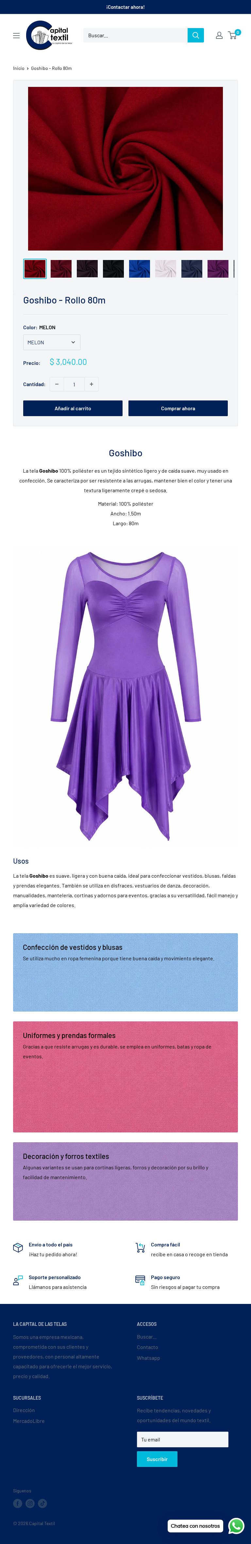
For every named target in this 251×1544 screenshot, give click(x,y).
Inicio (19, 68)
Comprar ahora (178, 408)
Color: (39, 327)
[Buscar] (196, 35)
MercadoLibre (29, 1421)
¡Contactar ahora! (125, 7)
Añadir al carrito (73, 408)
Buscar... (147, 1336)
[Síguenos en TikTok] (42, 1503)
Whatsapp (148, 1358)
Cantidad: (34, 384)
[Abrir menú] (16, 35)
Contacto (147, 1347)
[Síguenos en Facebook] (17, 1503)
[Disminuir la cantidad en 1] (57, 384)
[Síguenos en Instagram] (30, 1503)
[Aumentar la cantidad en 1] (91, 384)
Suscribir (157, 1459)
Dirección (24, 1410)
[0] (232, 35)
